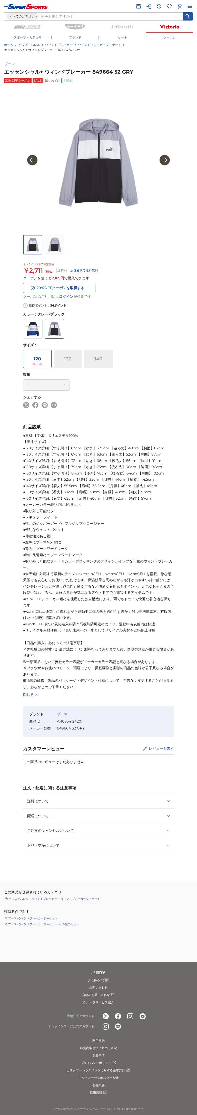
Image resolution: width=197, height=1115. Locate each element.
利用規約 (98, 1040)
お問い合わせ (98, 987)
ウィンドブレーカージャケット (99, 45)
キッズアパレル (29, 45)
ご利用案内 (98, 972)
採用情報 (96, 1092)
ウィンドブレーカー (59, 45)
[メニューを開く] (190, 6)
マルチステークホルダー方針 (98, 1078)
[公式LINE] (118, 1026)
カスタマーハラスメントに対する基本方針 (96, 1070)
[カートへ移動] (179, 6)
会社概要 (98, 1085)
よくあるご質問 (98, 980)
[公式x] (106, 1016)
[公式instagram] (130, 1016)
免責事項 (98, 1055)
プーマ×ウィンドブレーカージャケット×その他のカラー (43, 924)
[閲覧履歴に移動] (159, 6)
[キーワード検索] (188, 16)
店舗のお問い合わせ (96, 995)
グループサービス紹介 (98, 1002)
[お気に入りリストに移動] (169, 6)
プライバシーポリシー (96, 1063)
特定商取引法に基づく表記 (98, 1048)
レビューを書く (161, 748)
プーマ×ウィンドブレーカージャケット (33, 918)
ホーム (8, 45)
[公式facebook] (118, 1016)
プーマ (9, 64)
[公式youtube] (143, 1016)
